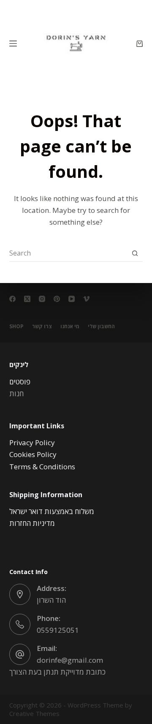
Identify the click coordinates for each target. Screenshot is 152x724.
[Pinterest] (57, 299)
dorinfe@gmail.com (70, 660)
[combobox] (68, 253)
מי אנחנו (69, 326)
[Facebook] (12, 299)
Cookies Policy (33, 454)
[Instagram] (42, 299)
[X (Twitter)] (27, 299)
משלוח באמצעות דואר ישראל (51, 511)
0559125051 (58, 630)
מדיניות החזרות (32, 523)
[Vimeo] (86, 299)
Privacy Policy (32, 442)
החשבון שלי (101, 326)
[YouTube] (71, 299)
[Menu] (13, 43)
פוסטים (19, 381)
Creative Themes (34, 713)
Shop (16, 326)
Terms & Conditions (42, 466)
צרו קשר (42, 326)
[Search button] (135, 253)
